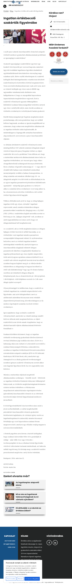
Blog (13, 472)
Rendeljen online (59, 72)
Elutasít (20, 579)
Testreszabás (11, 579)
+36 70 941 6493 (59, 22)
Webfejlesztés (59, 582)
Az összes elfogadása (32, 579)
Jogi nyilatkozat (49, 582)
